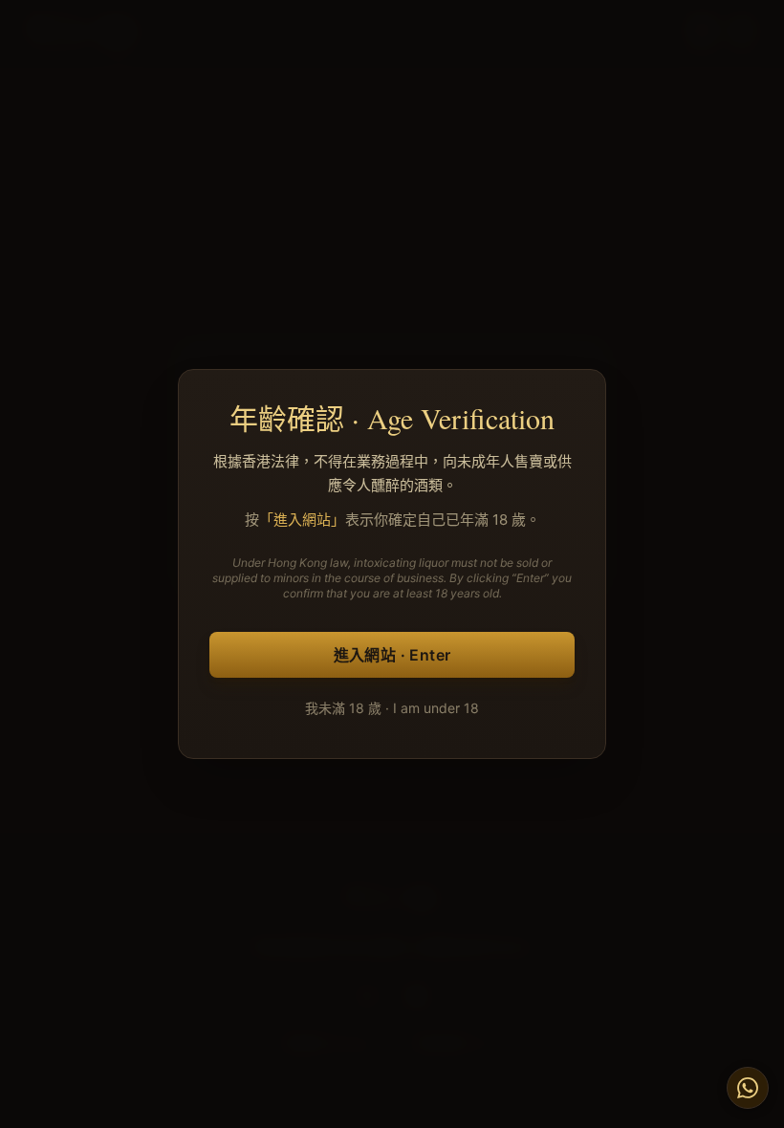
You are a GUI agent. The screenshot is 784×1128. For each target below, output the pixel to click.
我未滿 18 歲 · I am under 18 (392, 708)
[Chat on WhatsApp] (748, 1088)
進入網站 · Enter (392, 654)
